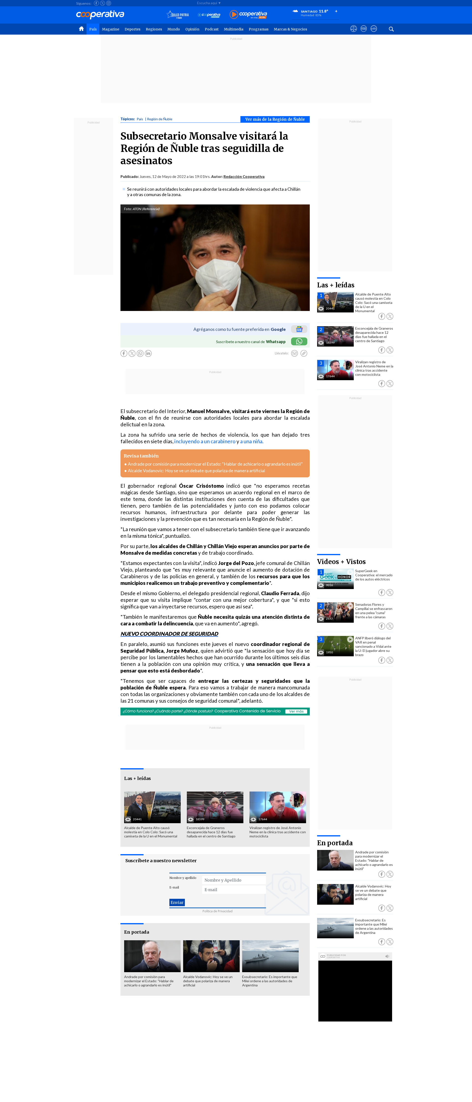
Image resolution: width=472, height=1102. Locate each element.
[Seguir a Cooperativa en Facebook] (96, 3)
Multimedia (233, 29)
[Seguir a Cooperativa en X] (102, 3)
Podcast (212, 29)
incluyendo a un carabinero (205, 441)
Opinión (192, 29)
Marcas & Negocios (290, 29)
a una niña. (252, 441)
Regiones (154, 29)
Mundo (173, 29)
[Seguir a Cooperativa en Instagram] (108, 3)
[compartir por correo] (294, 353)
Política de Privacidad (218, 911)
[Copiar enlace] (303, 353)
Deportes (132, 29)
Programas (258, 29)
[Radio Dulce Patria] (177, 14)
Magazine (110, 29)
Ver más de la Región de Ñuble (275, 119)
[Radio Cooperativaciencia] (209, 15)
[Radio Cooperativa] (248, 15)
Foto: (128, 209)
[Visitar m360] (363, 33)
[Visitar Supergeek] (373, 33)
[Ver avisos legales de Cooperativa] (353, 33)
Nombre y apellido (182, 878)
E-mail (174, 887)
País (93, 29)
